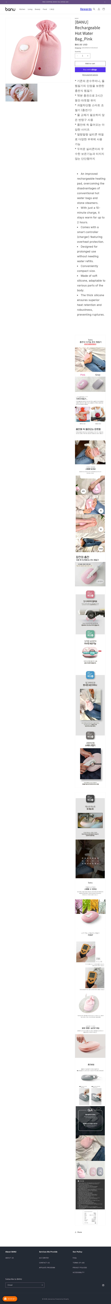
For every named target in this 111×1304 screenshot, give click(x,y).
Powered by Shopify (62, 1299)
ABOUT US (9, 1258)
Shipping (78, 48)
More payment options (90, 75)
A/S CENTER (44, 1258)
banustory (51, 1299)
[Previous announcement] (6, 2)
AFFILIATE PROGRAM (47, 1267)
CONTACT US (44, 1263)
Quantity (78, 51)
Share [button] (79, 1232)
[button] (94, 9)
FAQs (75, 1258)
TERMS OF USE (79, 1263)
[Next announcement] (104, 2)
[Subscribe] (42, 1285)
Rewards (86, 9)
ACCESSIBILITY (78, 1272)
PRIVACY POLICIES (80, 1267)
